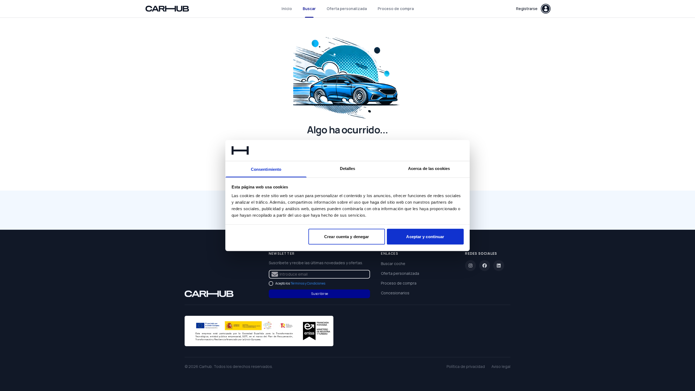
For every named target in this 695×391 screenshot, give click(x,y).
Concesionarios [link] (395, 292)
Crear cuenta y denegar (346, 236)
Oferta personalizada (347, 8)
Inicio (287, 8)
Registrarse (527, 8)
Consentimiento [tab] (266, 169)
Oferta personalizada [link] (400, 273)
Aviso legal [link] (500, 366)
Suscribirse (319, 293)
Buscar (309, 8)
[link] (209, 294)
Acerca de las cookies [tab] (429, 168)
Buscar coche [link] (393, 263)
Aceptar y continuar (425, 236)
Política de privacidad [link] (466, 366)
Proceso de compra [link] (398, 283)
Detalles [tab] (347, 168)
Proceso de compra (396, 8)
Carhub (205, 366)
